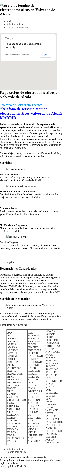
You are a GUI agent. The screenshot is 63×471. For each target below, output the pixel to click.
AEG (10, 335)
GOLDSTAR (35, 362)
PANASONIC (52, 351)
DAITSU (12, 420)
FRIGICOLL (35, 350)
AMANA (12, 347)
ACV (10, 332)
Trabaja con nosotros (17, 27)
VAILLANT (51, 410)
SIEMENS (51, 436)
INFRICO (33, 397)
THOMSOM (52, 442)
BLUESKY (13, 385)
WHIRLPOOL (53, 425)
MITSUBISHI (35, 435)
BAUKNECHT (15, 373)
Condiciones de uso (16, 451)
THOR (49, 401)
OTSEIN (50, 348)
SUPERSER (51, 392)
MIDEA (32, 429)
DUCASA (12, 429)
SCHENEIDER (53, 381)
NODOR (50, 334)
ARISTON (13, 362)
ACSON (49, 439)
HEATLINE (34, 370)
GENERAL (34, 359)
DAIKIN (12, 417)
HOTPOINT (52, 433)
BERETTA (13, 379)
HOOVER (33, 379)
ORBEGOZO (52, 345)
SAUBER (50, 372)
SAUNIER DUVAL (51, 376)
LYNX (31, 420)
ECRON (11, 432)
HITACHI (33, 373)
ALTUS (11, 344)
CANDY (12, 394)
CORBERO (13, 408)
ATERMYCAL (15, 367)
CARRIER (13, 397)
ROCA (49, 354)
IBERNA (33, 382)
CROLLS (12, 411)
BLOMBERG (14, 382)
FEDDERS (34, 335)
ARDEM (12, 356)
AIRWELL (13, 341)
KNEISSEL (34, 408)
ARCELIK (13, 353)
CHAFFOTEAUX (17, 400)
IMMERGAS (35, 391)
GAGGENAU (35, 356)
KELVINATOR (36, 406)
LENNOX (33, 411)
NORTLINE (51, 340)
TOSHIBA (51, 404)
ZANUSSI (51, 428)
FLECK (32, 344)
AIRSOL (12, 338)
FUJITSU (33, 353)
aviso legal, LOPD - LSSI (13, 466)
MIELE (32, 432)
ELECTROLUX (16, 438)
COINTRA (13, 406)
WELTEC (50, 416)
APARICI (12, 350)
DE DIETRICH (53, 430)
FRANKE (33, 347)
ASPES (11, 365)
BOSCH (11, 388)
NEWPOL (50, 331)
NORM (49, 337)
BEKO (11, 376)
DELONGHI (14, 423)
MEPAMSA (34, 426)
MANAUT (33, 423)
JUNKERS (33, 403)
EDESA (11, 435)
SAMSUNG (51, 369)
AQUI (56, 292)
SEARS (49, 384)
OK (45, 54)
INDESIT (33, 394)
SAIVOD (50, 366)
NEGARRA (34, 441)
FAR (30, 332)
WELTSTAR (52, 419)
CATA (10, 403)
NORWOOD (52, 343)
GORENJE (34, 365)
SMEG (49, 389)
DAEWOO (13, 414)
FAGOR (11, 441)
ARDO (11, 359)
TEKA (48, 398)
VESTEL (50, 413)
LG (29, 414)
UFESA (49, 407)
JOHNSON (34, 400)
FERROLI (33, 338)
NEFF (31, 438)
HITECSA (33, 376)
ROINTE (50, 357)
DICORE (12, 426)
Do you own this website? (17, 55)
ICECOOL (33, 385)
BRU (10, 391)
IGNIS (31, 388)
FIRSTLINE (34, 341)
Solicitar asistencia (15, 24)
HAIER (32, 367)
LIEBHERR (34, 417)
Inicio (9, 21)
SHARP (49, 386)
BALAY (11, 370)
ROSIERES (51, 363)
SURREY (50, 395)
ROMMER (51, 360)
